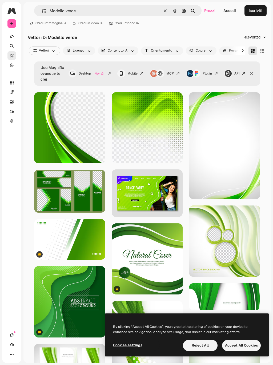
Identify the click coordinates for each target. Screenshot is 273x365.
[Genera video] (11, 111)
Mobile (132, 73)
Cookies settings (127, 345)
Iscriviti (255, 10)
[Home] (11, 36)
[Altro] (11, 354)
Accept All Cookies (241, 345)
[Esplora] (11, 65)
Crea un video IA (90, 23)
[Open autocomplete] (41, 11)
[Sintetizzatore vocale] (11, 121)
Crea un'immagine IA (50, 23)
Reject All (200, 345)
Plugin (207, 73)
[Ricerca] (11, 46)
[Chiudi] (252, 73)
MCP (170, 73)
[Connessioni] (11, 335)
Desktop (91, 73)
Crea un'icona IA (127, 23)
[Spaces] (11, 92)
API (236, 73)
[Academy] (11, 344)
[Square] (262, 50)
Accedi (229, 10)
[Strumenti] (11, 82)
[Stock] (11, 55)
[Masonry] (252, 50)
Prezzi (209, 10)
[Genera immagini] (11, 102)
